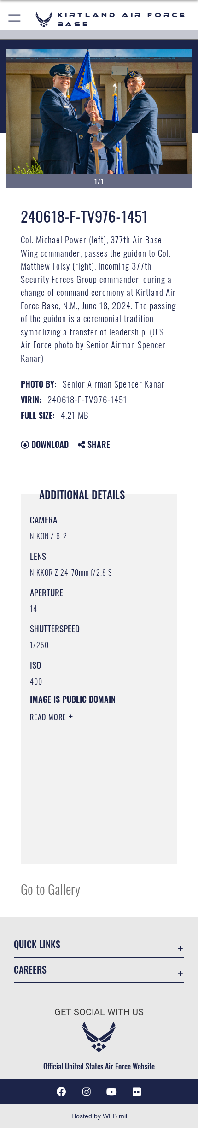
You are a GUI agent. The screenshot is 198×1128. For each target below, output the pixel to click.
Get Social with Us (99, 1012)
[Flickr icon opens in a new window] (137, 1092)
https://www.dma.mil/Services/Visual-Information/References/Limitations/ (86, 833)
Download (49, 444)
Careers (30, 969)
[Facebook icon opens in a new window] (61, 1092)
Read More (49, 717)
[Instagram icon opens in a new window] (86, 1092)
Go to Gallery (50, 889)
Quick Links (37, 944)
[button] (15, 19)
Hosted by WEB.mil (99, 1116)
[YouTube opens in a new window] (111, 1092)
